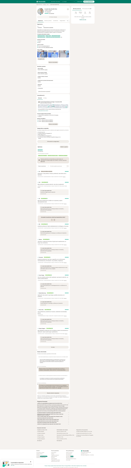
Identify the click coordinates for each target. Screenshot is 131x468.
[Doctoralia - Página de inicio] (42, 1)
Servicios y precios (48, 20)
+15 (61, 37)
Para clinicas (68, 455)
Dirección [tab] (40, 98)
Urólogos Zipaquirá (41, 438)
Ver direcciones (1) (46, 46)
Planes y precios (69, 452)
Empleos (41, 456)
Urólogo (44, 4)
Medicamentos (54, 456)
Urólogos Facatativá (41, 433)
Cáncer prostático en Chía (62, 438)
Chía (48, 103)
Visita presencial (77, 9)
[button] (53, 403)
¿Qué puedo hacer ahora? (43, 110)
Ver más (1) (39, 440)
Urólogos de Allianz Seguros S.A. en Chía (84, 431)
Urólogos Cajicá (40, 435)
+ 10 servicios (40, 88)
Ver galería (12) (41, 59)
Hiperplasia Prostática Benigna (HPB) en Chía (65, 435)
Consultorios (55, 20)
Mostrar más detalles (53, 62)
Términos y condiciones (41, 457)
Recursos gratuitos (69, 457)
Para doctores (69, 453)
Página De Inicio (39, 4)
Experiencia (40, 20)
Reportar (64, 176)
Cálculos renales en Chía (61, 431)
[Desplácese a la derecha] (69, 21)
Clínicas (52, 453)
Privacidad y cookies (40, 452)
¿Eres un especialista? (88, 1)
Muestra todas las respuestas (53, 393)
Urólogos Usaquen (41, 437)
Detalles (45, 69)
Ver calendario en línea (48, 47)
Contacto (38, 455)
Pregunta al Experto (55, 455)
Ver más (56, 347)
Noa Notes (69, 456)
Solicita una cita (83, 19)
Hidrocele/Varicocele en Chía (62, 433)
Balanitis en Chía (60, 437)
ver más (59, 387)
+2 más (39, 138)
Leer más (12, 465)
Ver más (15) (59, 440)
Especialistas (53, 452)
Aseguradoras (62, 20)
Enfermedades (54, 458)
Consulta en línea (86, 9)
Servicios (53, 457)
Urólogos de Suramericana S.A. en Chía (83, 433)
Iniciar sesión (80, 1)
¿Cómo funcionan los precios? (44, 91)
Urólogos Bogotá (40, 431)
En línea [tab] (45, 98)
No (54, 219)
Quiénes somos (39, 453)
